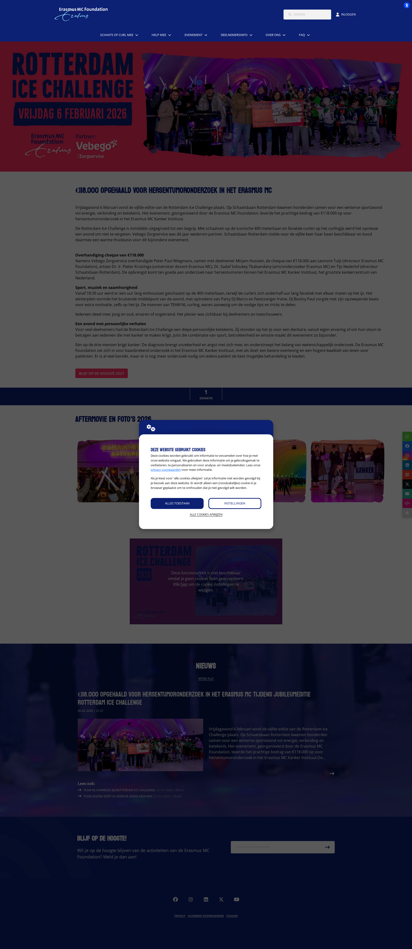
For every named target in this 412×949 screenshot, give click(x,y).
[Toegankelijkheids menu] (407, 5)
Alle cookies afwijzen (206, 514)
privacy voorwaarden (166, 469)
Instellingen (234, 503)
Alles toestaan (177, 503)
